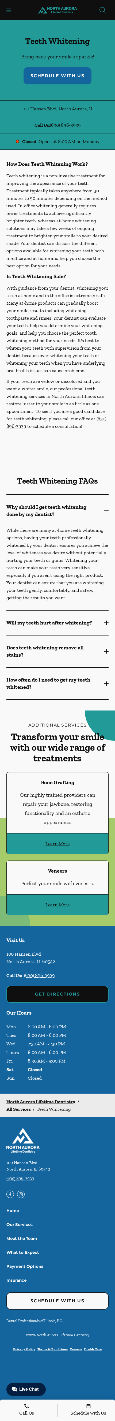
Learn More (57, 844)
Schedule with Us (57, 75)
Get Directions (57, 994)
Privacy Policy (24, 1349)
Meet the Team (21, 1238)
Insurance (16, 1280)
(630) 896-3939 (65, 125)
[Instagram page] (21, 1194)
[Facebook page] (10, 1194)
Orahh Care (93, 1349)
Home (12, 1210)
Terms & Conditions (52, 1349)
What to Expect (22, 1252)
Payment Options (24, 1266)
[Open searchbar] (103, 10)
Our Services (19, 1224)
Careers (76, 1349)
